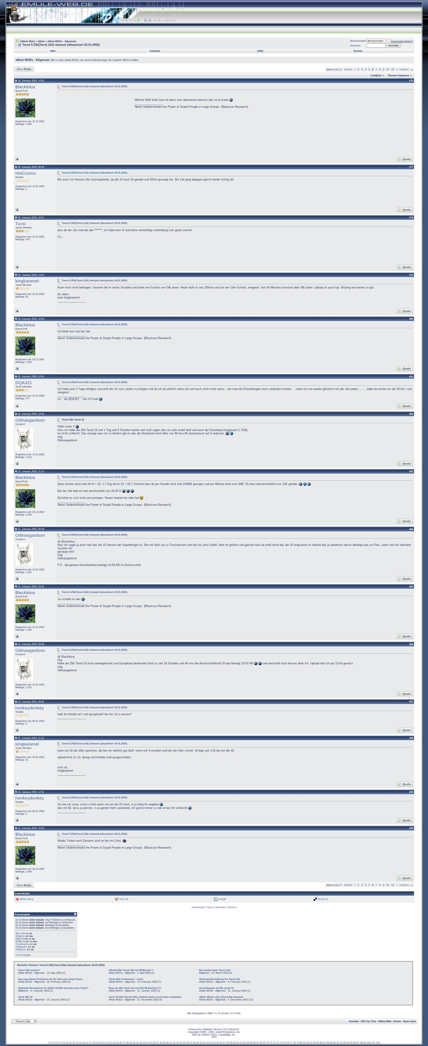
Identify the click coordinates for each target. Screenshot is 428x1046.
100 (369, 1042)
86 (321, 1042)
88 (328, 1042)
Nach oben (409, 1021)
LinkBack (375, 75)
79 (297, 1042)
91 (338, 1042)
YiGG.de (123, 899)
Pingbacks (21, 946)
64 (247, 1042)
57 (224, 1042)
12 (73, 1042)
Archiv (397, 1021)
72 (274, 1042)
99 (364, 1042)
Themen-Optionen (398, 75)
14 (80, 1042)
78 (294, 1042)
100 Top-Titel (368, 1021)
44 (180, 1042)
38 (160, 1042)
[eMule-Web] (27, 41)
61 (237, 1042)
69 (264, 1042)
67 (257, 1042)
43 (177, 1042)
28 (127, 1042)
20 (100, 1042)
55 (217, 1042)
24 (114, 1042)
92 (341, 1042)
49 (197, 1042)
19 (97, 1042)
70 (267, 1042)
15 (83, 1042)
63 (244, 1042)
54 (214, 1042)
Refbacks (21, 949)
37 (157, 1042)
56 (221, 1042)
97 (358, 1042)
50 (201, 1042)
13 (77, 1042)
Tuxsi (20, 223)
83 (311, 1042)
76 (287, 1042)
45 (184, 1042)
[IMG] (19, 938)
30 (134, 1042)
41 (170, 1042)
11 (70, 1042)
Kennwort (355, 45)
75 (284, 1042)
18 (94, 1042)
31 (137, 1042)
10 (387, 69)
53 (211, 1042)
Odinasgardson (30, 420)
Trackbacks (22, 944)
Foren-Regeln (23, 955)
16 (392, 69)
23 (110, 1042)
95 (351, 1042)
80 (301, 1042)
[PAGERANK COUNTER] (214, 1037)
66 (254, 1042)
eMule (41, 41)
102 (378, 1042)
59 (231, 1042)
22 (107, 1042)
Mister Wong (26, 899)
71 (271, 1042)
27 (124, 1042)
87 (324, 1042)
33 (144, 1042)
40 (167, 1042)
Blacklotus (25, 87)
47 (190, 1042)
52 (207, 1042)
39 (164, 1042)
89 (331, 1042)
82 (308, 1042)
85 (318, 1042)
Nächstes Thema (225, 907)
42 (174, 1042)
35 (150, 1042)
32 (140, 1042)
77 (291, 1042)
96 (354, 1042)
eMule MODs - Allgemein (61, 41)
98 (361, 1042)
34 (147, 1042)
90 (334, 1042)
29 (130, 1042)
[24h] (260, 51)
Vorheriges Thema (204, 907)
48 (194, 1042)
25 (117, 1042)
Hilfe (53, 51)
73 (277, 1042)
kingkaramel (27, 281)
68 (261, 1042)
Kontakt (353, 1021)
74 (281, 1042)
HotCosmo (25, 173)
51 (204, 1042)
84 (314, 1042)
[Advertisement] (95, 122)
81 (304, 1042)
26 (120, 1042)
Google (222, 899)
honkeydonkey (29, 708)
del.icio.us (323, 899)
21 (104, 1042)
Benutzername (358, 40)
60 (234, 1042)
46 (187, 1042)
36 (154, 1042)
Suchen (358, 51)
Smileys (20, 936)
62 (241, 1042)
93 (344, 1042)
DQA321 (23, 382)
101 (373, 1042)
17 (90, 1042)
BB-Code (20, 933)
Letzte (404, 69)
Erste (348, 69)
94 (348, 1042)
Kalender (155, 51)
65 (251, 1042)
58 (227, 1042)
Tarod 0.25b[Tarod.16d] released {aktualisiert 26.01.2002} (94, 86)
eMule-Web (384, 1021)
